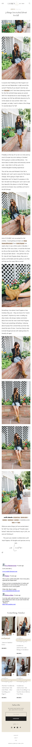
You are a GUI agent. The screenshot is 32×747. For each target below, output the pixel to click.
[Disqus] (16, 584)
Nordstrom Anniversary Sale (22, 640)
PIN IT (17, 58)
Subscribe (16, 718)
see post (4, 648)
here (13, 522)
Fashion (13, 9)
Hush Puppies (20, 243)
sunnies (16, 520)
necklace (10, 520)
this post (6, 90)
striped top (16, 517)
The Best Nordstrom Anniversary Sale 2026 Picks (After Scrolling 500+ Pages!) (8, 690)
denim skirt (24, 517)
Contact (16, 735)
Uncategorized (6, 638)
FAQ (16, 740)
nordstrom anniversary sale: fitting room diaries (23, 648)
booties (4, 520)
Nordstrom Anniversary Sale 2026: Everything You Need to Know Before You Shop (23, 690)
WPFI (22, 743)
